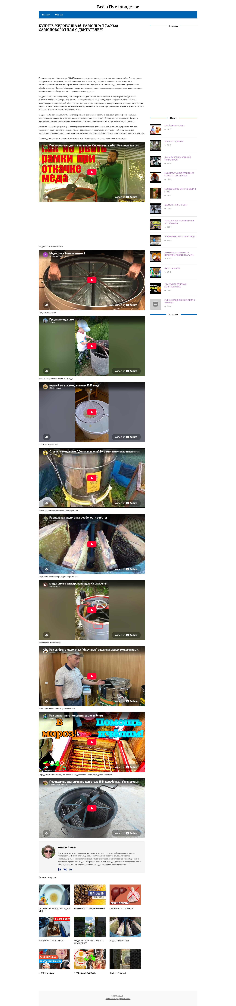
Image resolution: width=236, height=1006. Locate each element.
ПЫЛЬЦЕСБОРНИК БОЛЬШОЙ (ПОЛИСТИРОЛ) (177, 158)
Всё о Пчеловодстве (118, 6)
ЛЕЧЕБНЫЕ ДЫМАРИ (173, 141)
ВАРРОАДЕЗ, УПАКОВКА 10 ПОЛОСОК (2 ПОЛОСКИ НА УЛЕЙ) (179, 253)
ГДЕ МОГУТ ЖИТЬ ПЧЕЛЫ (175, 204)
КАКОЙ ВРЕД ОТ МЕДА (174, 125)
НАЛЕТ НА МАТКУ (172, 268)
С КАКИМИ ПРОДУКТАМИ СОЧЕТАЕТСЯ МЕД (175, 285)
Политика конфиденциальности (118, 998)
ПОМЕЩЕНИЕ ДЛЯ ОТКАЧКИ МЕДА (179, 236)
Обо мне (59, 14)
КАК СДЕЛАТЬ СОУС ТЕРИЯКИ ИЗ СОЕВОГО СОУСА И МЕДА (179, 174)
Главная (46, 14)
